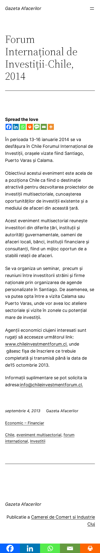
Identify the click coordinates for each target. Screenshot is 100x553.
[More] (51, 127)
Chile (9, 434)
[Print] (30, 127)
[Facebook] (9, 127)
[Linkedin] (16, 127)
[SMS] (37, 127)
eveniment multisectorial (39, 434)
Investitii (37, 441)
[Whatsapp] (23, 127)
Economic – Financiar (24, 422)
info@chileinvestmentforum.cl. (51, 384)
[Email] (44, 127)
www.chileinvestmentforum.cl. (36, 344)
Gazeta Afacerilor (23, 8)
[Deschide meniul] (92, 8)
